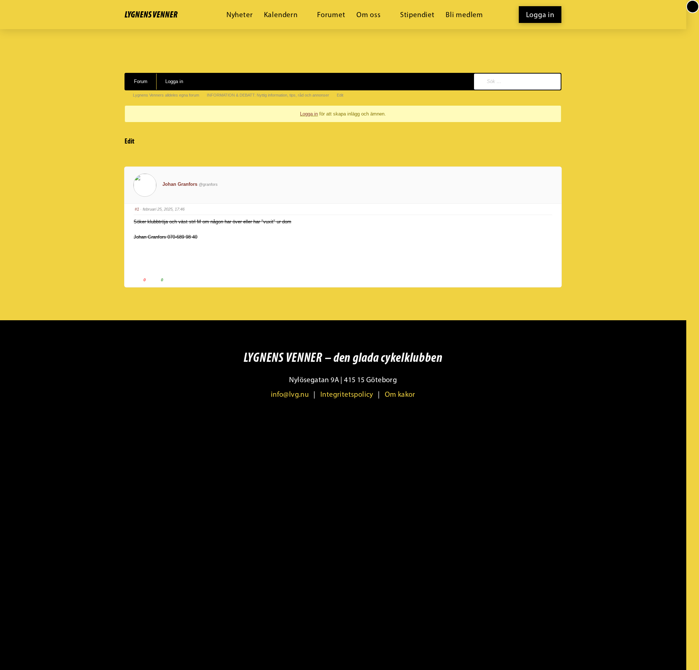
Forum (140, 81)
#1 (137, 209)
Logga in (174, 81)
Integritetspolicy (346, 394)
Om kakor (400, 394)
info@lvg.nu (290, 394)
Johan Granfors (179, 184)
